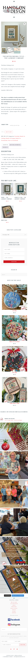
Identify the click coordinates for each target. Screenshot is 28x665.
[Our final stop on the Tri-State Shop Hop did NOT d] (14, 465)
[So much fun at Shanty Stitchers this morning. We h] (14, 522)
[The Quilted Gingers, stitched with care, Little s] (14, 437)
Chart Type (4, 124)
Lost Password (14, 603)
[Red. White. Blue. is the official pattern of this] (14, 579)
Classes (14, 609)
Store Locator (14, 608)
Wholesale (14, 606)
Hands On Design (14, 10)
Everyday (17, 136)
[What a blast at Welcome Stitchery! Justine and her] (14, 494)
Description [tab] (5, 144)
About (14, 605)
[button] (24, 24)
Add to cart (9, 132)
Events (14, 611)
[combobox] (14, 234)
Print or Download (13, 140)
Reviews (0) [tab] (5, 147)
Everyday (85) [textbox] (13, 234)
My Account (14, 602)
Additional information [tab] (15, 144)
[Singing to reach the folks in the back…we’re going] (14, 551)
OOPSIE (14, 612)
